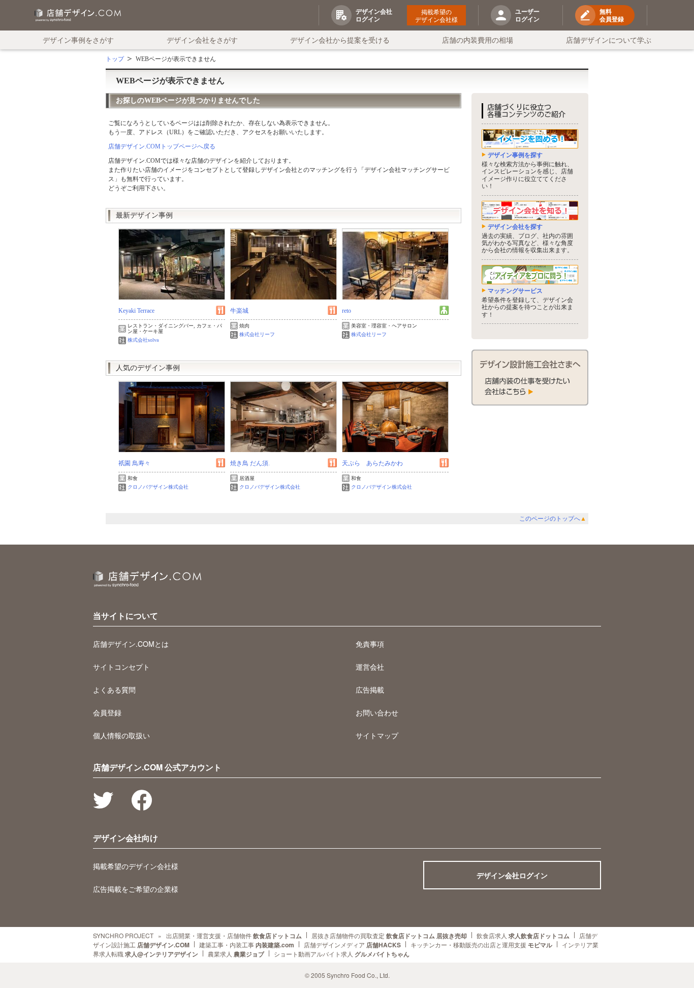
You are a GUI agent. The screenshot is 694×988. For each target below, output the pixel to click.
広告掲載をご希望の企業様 (135, 889)
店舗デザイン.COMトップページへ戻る (161, 146)
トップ (115, 59)
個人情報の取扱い (121, 735)
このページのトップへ (552, 518)
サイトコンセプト (121, 667)
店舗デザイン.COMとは (131, 644)
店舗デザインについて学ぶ (608, 40)
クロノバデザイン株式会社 (158, 487)
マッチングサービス (515, 290)
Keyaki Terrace (136, 310)
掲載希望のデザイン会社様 (436, 15)
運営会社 (370, 667)
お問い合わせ (377, 712)
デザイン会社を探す (515, 226)
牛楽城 (239, 310)
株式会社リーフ (257, 334)
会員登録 (107, 712)
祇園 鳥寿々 (134, 463)
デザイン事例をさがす (78, 40)
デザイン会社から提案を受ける (340, 40)
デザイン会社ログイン (512, 875)
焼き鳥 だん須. (250, 463)
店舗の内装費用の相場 (477, 40)
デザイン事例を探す (515, 155)
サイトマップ (377, 735)
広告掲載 (370, 689)
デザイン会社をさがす (202, 40)
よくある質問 (114, 689)
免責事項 (370, 644)
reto (346, 310)
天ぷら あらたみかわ (372, 463)
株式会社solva (143, 340)
